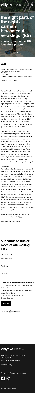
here (20, 217)
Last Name (4, 273)
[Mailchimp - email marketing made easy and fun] (11, 313)
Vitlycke (12, 5)
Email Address (6, 258)
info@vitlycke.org (6, 365)
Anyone (14, 388)
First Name (4, 266)
